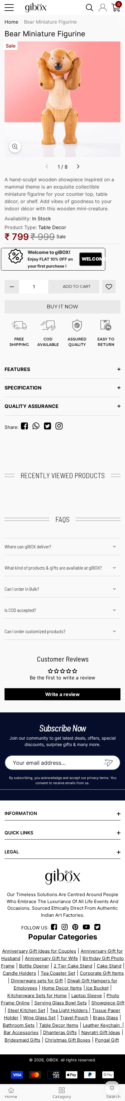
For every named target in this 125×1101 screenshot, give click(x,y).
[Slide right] (78, 166)
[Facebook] (25, 427)
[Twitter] (49, 427)
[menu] (9, 7)
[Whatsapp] (37, 427)
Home (11, 22)
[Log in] (103, 8)
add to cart (76, 286)
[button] (89, 7)
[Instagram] (61, 427)
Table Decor (52, 227)
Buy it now (62, 307)
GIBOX (52, 1059)
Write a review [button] (62, 694)
